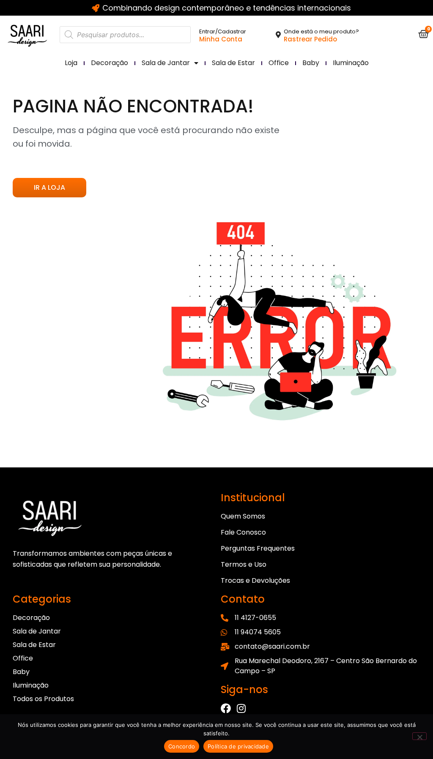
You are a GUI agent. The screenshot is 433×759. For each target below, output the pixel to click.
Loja (71, 63)
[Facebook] (226, 708)
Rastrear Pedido (310, 39)
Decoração (109, 63)
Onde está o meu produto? (321, 31)
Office (279, 63)
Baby (310, 63)
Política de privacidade (238, 746)
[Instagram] (241, 708)
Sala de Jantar (166, 63)
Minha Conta (220, 39)
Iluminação (351, 63)
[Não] (419, 736)
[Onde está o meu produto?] (278, 34)
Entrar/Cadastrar (222, 31)
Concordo (181, 746)
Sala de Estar (233, 63)
